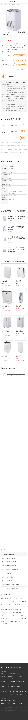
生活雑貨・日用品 (12, 673)
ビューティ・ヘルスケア (18, 676)
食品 (18, 684)
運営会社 (9, 700)
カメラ (17, 673)
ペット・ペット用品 (5, 686)
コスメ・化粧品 (13, 689)
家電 (2, 673)
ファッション (4, 689)
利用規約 (13, 703)
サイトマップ (4, 700)
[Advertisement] (14, 486)
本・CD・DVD (23, 684)
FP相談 (17, 694)
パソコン (16, 678)
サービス (19, 689)
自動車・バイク (13, 684)
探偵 (6, 694)
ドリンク (5, 673)
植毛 (25, 694)
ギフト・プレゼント (5, 691)
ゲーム (18, 686)
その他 (22, 681)
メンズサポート (11, 694)
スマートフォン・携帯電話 (6, 676)
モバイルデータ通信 (10, 678)
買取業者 (21, 694)
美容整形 (3, 694)
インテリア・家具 (4, 681)
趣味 (8, 689)
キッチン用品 (12, 681)
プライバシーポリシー (5, 703)
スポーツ (3, 678)
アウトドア (18, 681)
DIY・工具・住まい (5, 684)
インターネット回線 (14, 691)
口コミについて (19, 703)
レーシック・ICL (22, 691)
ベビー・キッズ (13, 686)
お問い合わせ (14, 700)
